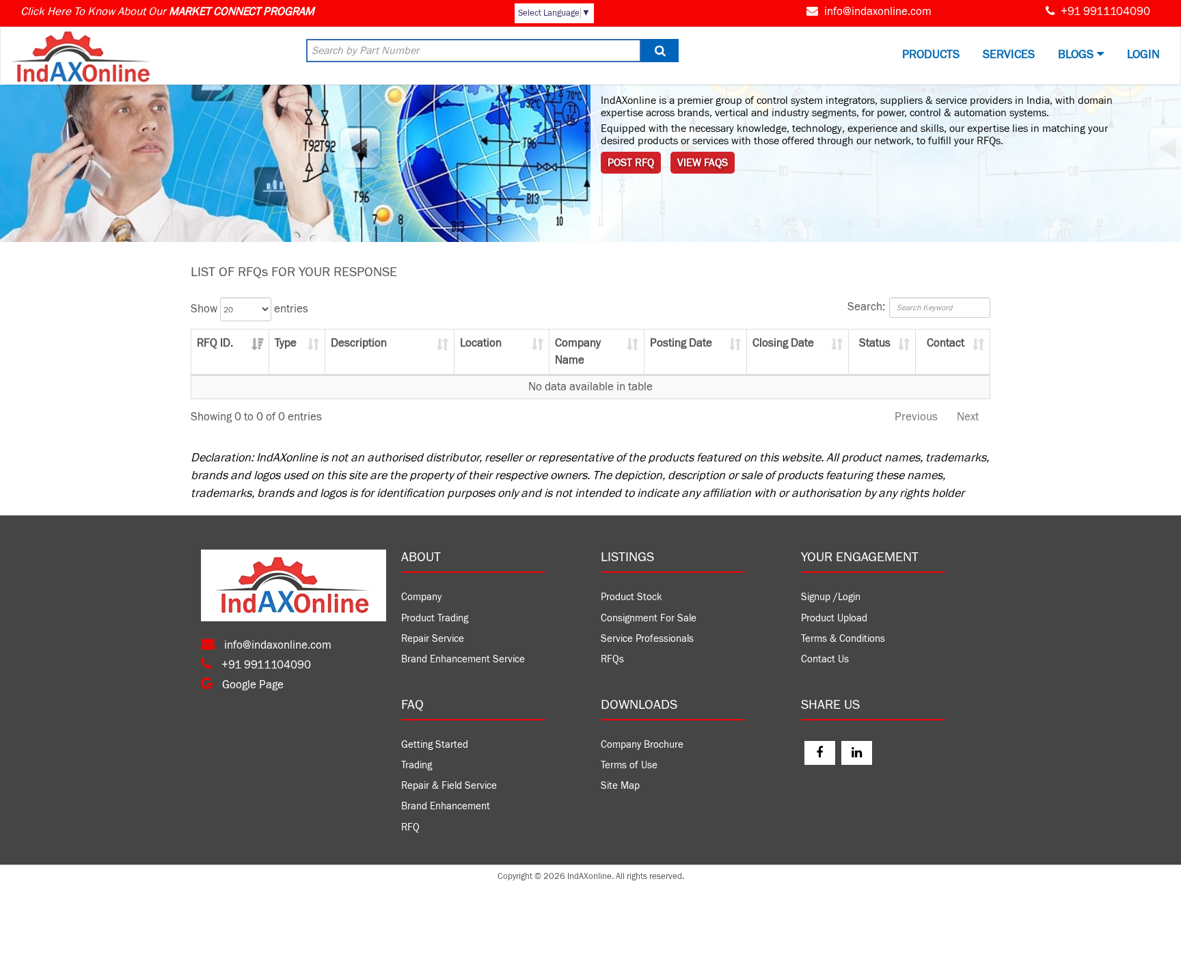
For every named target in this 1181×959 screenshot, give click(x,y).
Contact (945, 343)
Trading (416, 765)
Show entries (249, 309)
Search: (866, 307)
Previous (916, 417)
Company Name (578, 351)
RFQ (410, 827)
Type (286, 343)
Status (875, 343)
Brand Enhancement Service (463, 659)
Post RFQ (631, 163)
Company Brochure (642, 745)
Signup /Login (830, 597)
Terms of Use (629, 765)
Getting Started (434, 745)
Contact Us (825, 659)
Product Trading (434, 618)
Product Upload (834, 618)
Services (1009, 54)
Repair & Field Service (449, 786)
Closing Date (783, 343)
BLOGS (1077, 54)
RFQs (612, 659)
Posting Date (681, 343)
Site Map (620, 786)
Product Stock (631, 597)
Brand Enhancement (445, 806)
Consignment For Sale (648, 618)
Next (968, 417)
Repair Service (432, 639)
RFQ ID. (215, 343)
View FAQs (702, 163)
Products (931, 54)
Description (359, 343)
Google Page (251, 685)
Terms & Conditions (843, 639)
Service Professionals (647, 639)
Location (481, 343)
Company (421, 597)
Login (1143, 54)
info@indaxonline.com (878, 11)
